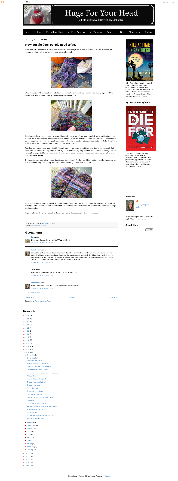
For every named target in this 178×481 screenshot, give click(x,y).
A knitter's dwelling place (35, 418)
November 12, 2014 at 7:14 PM (42, 262)
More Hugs (134, 32)
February (30, 447)
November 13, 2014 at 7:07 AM (42, 275)
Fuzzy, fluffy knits (33, 388)
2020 (28, 334)
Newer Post (30, 297)
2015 (28, 349)
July (29, 431)
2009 (28, 466)
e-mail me (143, 219)
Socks (44, 225)
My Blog (37, 32)
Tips (122, 32)
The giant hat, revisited (35, 391)
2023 (28, 325)
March (29, 444)
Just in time (31, 400)
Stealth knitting (32, 412)
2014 (28, 352)
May (29, 438)
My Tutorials (96, 32)
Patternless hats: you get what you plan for (42, 406)
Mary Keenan (36, 250)
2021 (28, 331)
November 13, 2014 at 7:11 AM (42, 288)
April (29, 441)
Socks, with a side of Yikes (36, 403)
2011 (28, 460)
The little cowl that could (35, 409)
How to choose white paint (36, 379)
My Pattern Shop (54, 32)
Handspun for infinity (34, 361)
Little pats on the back (34, 394)
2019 (28, 337)
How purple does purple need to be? (40, 397)
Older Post (113, 297)
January (30, 450)
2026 (28, 316)
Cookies (148, 32)
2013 (28, 454)
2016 (28, 346)
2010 (28, 463)
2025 (28, 319)
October (30, 422)
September (31, 425)
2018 (28, 340)
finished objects (36, 225)
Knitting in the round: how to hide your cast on (43, 373)
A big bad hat (31, 376)
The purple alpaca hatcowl (36, 382)
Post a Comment (34, 293)
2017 (28, 343)
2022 (28, 328)
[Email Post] (53, 223)
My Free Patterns (76, 32)
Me (27, 32)
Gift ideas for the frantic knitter (37, 370)
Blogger (107, 476)
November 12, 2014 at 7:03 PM (42, 243)
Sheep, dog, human (34, 385)
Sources (111, 32)
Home (72, 297)
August (30, 428)
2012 (28, 457)
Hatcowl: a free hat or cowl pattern (39, 367)
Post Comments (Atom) (43, 301)
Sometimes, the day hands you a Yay (40, 415)
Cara (33, 237)
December (31, 355)
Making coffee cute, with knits (37, 364)
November (31, 358)
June (29, 434)
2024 (28, 322)
